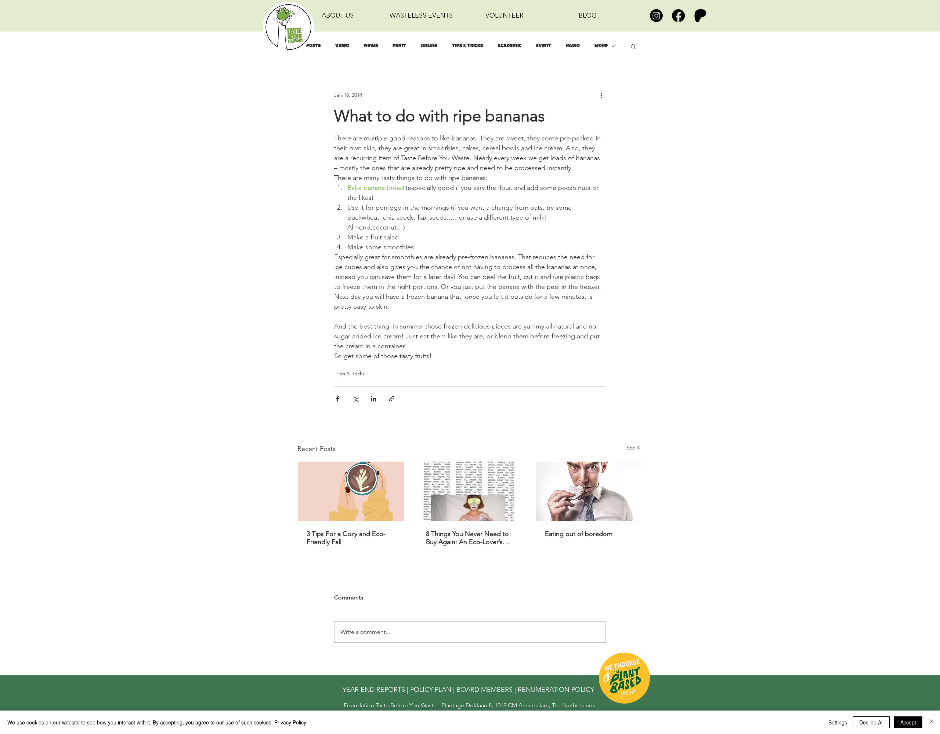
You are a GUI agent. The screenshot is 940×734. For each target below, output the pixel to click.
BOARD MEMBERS (484, 690)
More (601, 46)
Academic (509, 46)
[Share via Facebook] (337, 398)
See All (634, 447)
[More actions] (601, 95)
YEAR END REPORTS (374, 690)
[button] (633, 46)
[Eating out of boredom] (589, 491)
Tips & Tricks (467, 46)
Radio (573, 46)
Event (543, 46)
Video (342, 46)
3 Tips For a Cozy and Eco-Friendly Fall (346, 538)
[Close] (931, 722)
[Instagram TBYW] (656, 15)
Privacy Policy (290, 722)
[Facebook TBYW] (678, 15)
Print (399, 46)
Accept (908, 722)
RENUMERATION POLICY (556, 690)
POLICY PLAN (430, 690)
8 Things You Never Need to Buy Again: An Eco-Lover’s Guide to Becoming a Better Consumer (467, 538)
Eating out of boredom (578, 534)
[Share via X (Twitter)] (355, 398)
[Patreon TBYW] (700, 15)
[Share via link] (391, 398)
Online (429, 46)
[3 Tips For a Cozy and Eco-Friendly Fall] (351, 491)
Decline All (871, 722)
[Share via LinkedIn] (373, 398)
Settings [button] (837, 722)
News (371, 46)
